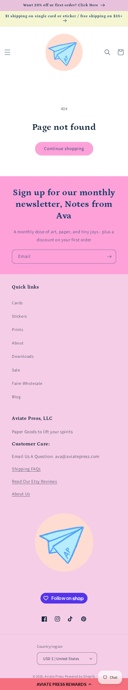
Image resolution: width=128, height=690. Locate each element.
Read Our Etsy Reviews (34, 481)
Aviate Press (54, 676)
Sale (16, 370)
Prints (18, 329)
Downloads (23, 356)
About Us (21, 494)
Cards (17, 302)
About (18, 343)
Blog (16, 396)
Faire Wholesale (27, 383)
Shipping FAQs (26, 469)
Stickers (19, 316)
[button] (64, 684)
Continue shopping (64, 148)
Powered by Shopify (80, 676)
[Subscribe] (109, 257)
